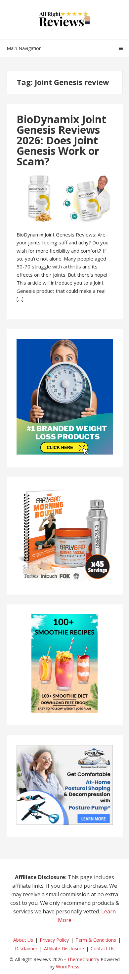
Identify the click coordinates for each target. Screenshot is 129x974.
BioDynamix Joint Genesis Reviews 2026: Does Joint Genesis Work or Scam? (61, 140)
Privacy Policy (54, 940)
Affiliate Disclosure (64, 948)
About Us (23, 940)
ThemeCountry (83, 959)
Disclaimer (26, 948)
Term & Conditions (95, 940)
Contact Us (102, 948)
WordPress (67, 966)
